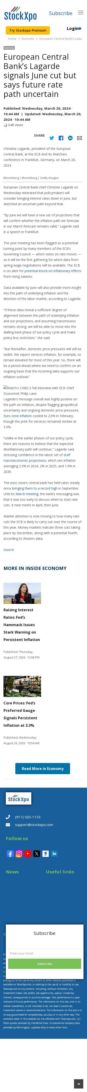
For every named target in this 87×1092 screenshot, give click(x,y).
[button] (42, 390)
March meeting (27, 494)
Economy (9, 47)
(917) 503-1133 (28, 817)
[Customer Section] (79, 30)
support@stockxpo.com (34, 824)
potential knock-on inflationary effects (53, 271)
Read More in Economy (43, 768)
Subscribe (60, 13)
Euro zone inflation (17, 416)
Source (8, 549)
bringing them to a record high (35, 488)
